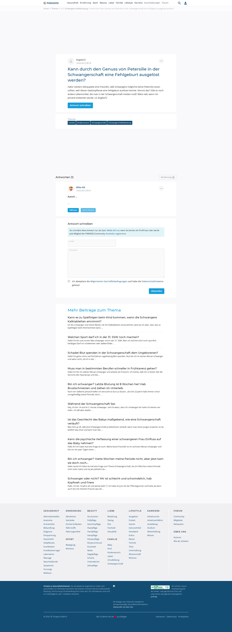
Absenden (156, 291)
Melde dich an (113, 230)
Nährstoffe (71, 528)
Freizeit (132, 520)
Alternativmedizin (51, 516)
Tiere (131, 546)
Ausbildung (152, 524)
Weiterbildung (153, 531)
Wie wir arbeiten (181, 541)
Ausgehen (133, 516)
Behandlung (49, 528)
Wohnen (133, 558)
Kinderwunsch (83, 123)
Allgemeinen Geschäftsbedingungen (108, 281)
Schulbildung (113, 560)
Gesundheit (72, 3)
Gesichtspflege (94, 524)
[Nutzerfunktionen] (185, 3)
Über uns (180, 532)
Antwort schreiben (80, 105)
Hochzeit (112, 528)
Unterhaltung (135, 550)
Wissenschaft (135, 554)
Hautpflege (92, 535)
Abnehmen (71, 516)
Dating (111, 520)
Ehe (109, 524)
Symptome (48, 565)
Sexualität (112, 531)
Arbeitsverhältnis (155, 520)
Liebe (111, 3)
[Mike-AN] (72, 188)
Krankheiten (49, 546)
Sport (95, 3)
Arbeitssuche (153, 516)
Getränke (70, 520)
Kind (110, 548)
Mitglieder (178, 520)
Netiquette (178, 524)
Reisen (132, 539)
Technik (132, 542)
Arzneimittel (49, 524)
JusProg (154, 596)
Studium (151, 528)
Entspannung (50, 535)
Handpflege (92, 531)
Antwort (73, 250)
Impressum (160, 616)
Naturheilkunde (51, 561)
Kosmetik (91, 546)
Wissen (150, 535)
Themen (55, 8)
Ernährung (85, 3)
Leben (110, 556)
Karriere (138, 3)
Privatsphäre (183, 616)
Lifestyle (129, 3)
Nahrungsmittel (73, 531)
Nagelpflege (92, 554)
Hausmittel (49, 539)
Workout (70, 548)
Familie (119, 3)
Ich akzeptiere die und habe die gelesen (117, 283)
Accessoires (92, 516)
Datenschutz (172, 616)
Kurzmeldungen (152, 3)
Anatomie (48, 520)
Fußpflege (91, 520)
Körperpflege (93, 539)
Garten (132, 524)
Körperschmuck (94, 542)
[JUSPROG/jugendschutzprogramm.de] (160, 587)
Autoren (177, 537)
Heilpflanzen (49, 542)
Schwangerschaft (98, 123)
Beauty (103, 3)
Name (71, 241)
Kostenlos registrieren (116, 233)
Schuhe (90, 558)
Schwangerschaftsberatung (76, 8)
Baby (110, 545)
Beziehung (112, 516)
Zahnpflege (92, 565)
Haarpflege (92, 528)
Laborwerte (49, 554)
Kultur (131, 535)
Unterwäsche (93, 561)
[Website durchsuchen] (179, 3)
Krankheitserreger (52, 550)
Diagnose (48, 531)
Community (179, 516)
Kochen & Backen (74, 524)
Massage (47, 558)
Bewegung (70, 545)
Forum (165, 3)
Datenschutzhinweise (152, 281)
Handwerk (133, 531)
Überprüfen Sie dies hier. (123, 607)
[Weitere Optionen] (161, 61)
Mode (90, 550)
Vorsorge (48, 569)
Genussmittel (135, 528)
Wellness (48, 573)
